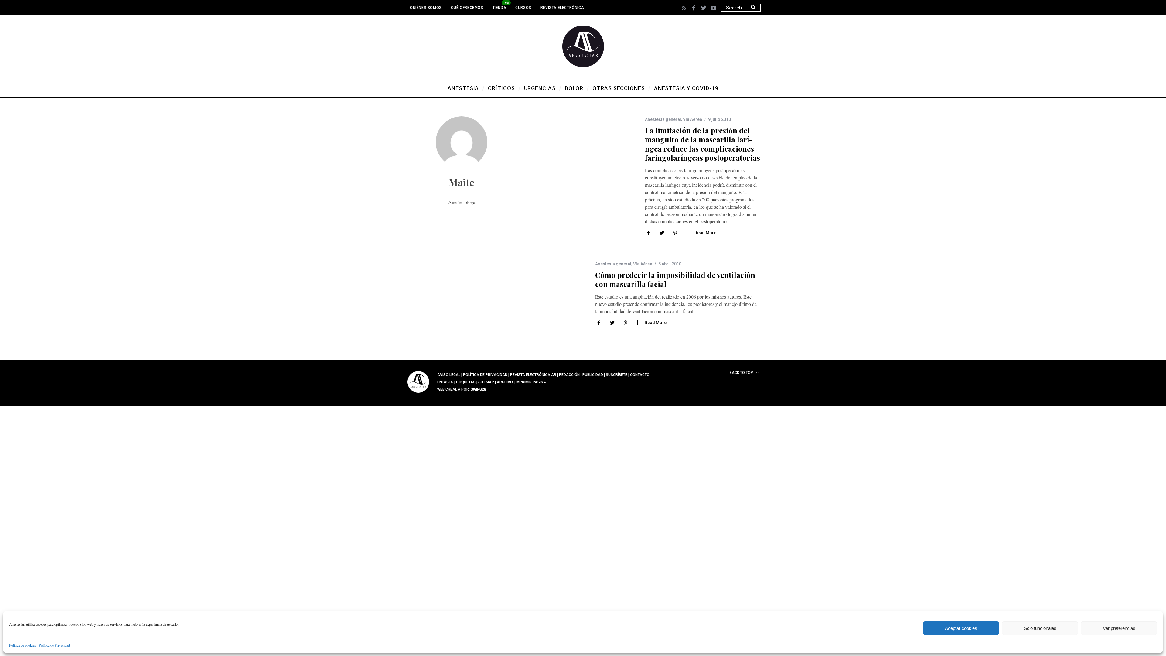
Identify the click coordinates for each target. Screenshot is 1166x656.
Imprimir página (531, 382)
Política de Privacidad (54, 645)
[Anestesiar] (418, 393)
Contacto (639, 375)
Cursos (523, 7)
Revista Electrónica (562, 7)
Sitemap (486, 382)
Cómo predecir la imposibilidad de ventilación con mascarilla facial (675, 279)
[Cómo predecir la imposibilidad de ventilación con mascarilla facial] (552, 295)
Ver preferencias (1119, 628)
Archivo (505, 382)
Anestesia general (663, 119)
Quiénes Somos (426, 7)
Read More (705, 233)
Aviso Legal (448, 375)
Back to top (742, 373)
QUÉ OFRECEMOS (467, 7)
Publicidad (592, 375)
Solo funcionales (1040, 628)
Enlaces (445, 382)
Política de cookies (22, 645)
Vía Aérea (692, 119)
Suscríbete (616, 375)
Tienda (499, 7)
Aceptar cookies (961, 628)
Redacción (569, 375)
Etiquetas (466, 382)
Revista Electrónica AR (533, 375)
